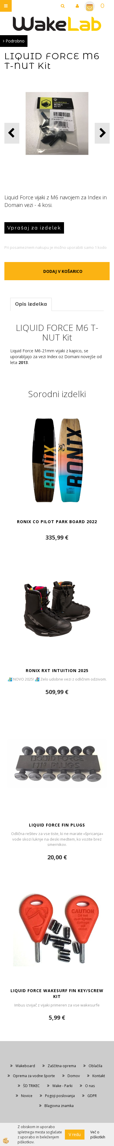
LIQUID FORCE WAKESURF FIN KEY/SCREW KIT (57, 993)
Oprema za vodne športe (34, 1075)
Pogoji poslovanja (60, 1095)
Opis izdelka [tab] (31, 304)
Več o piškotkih (97, 1135)
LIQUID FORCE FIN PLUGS (57, 825)
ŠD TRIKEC (31, 1085)
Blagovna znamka (59, 1105)
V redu (75, 1134)
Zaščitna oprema (62, 1065)
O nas (90, 1085)
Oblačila (95, 1065)
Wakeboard (25, 1065)
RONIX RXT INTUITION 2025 (57, 670)
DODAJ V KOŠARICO (62, 271)
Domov (74, 1075)
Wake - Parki (62, 1085)
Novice (26, 1095)
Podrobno (14, 41)
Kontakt (98, 1075)
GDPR (92, 1095)
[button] (102, 133)
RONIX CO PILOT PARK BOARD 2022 (57, 521)
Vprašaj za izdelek (34, 228)
